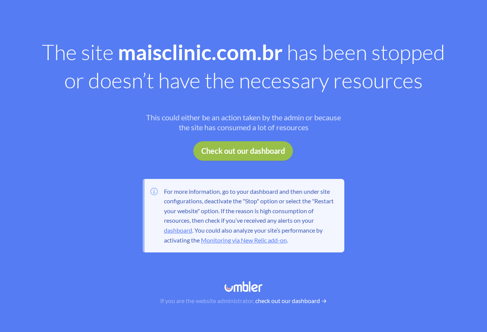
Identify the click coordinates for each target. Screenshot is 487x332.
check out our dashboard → (291, 300)
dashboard (178, 230)
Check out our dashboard (243, 150)
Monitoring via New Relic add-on (244, 240)
